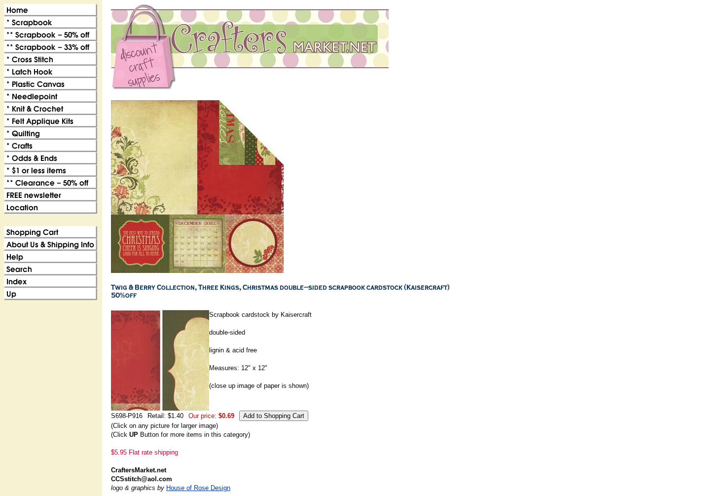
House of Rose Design (198, 488)
